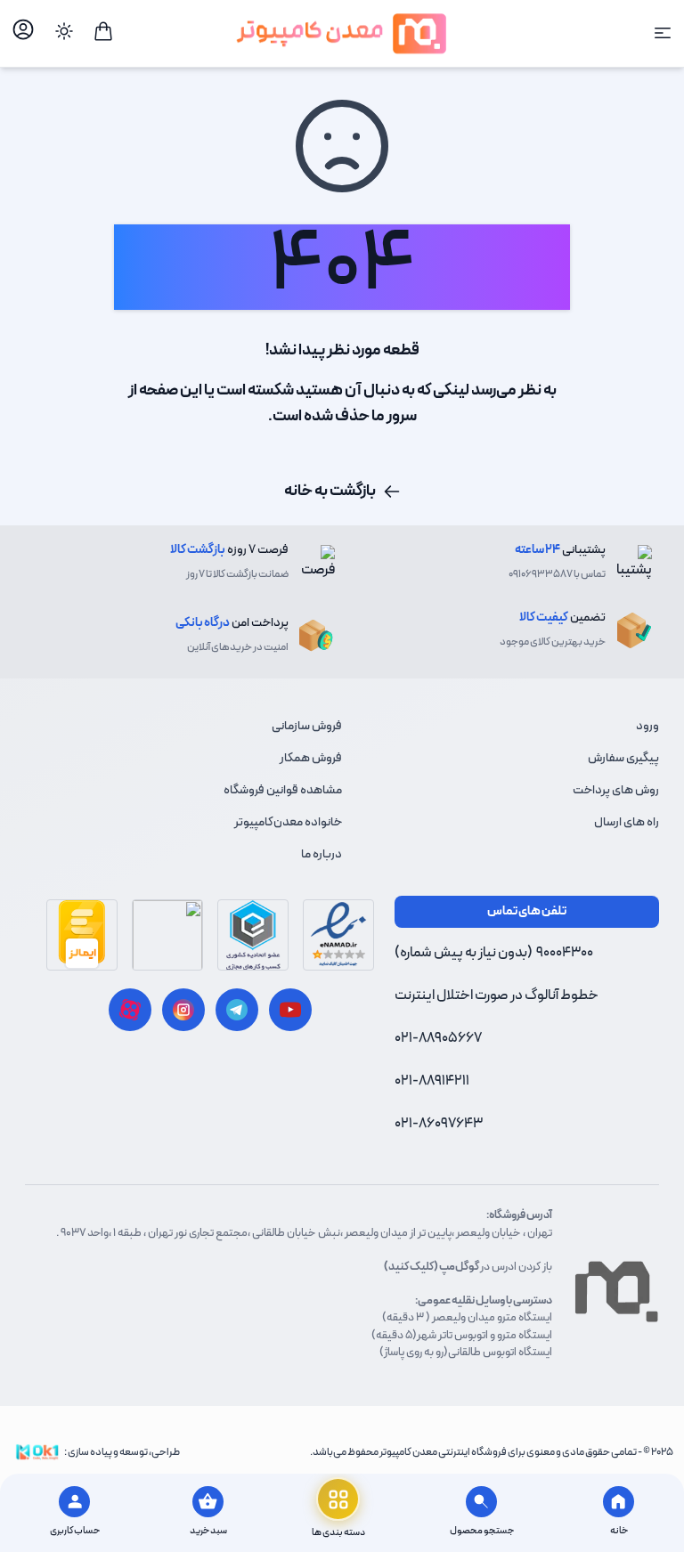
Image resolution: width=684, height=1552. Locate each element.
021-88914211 (432, 1081)
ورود (647, 726)
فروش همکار (311, 758)
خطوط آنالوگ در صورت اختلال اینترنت (496, 995)
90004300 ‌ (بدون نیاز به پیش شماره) (494, 952)
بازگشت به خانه (330, 491)
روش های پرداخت (616, 790)
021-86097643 (439, 1123)
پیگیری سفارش (623, 758)
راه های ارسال (626, 822)
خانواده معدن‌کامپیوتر (288, 822)
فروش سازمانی (307, 726)
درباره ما (321, 854)
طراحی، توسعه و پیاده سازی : (122, 1452)
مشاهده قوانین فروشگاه (283, 790)
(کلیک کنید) (411, 1266)
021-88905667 (438, 1038)
